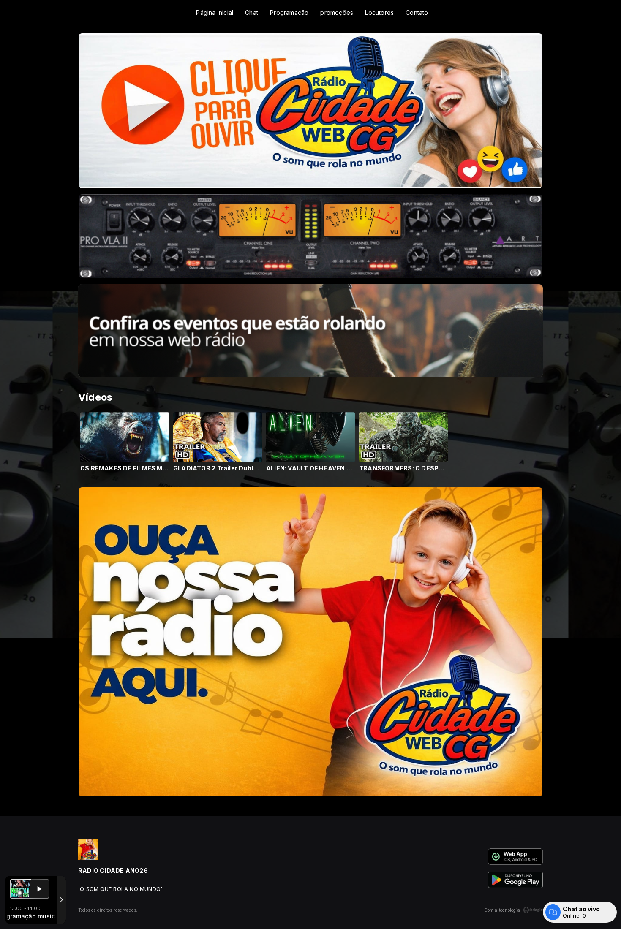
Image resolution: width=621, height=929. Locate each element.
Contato (417, 12)
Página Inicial (214, 12)
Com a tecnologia (502, 910)
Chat (251, 12)
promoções (336, 12)
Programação (289, 12)
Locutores (379, 12)
